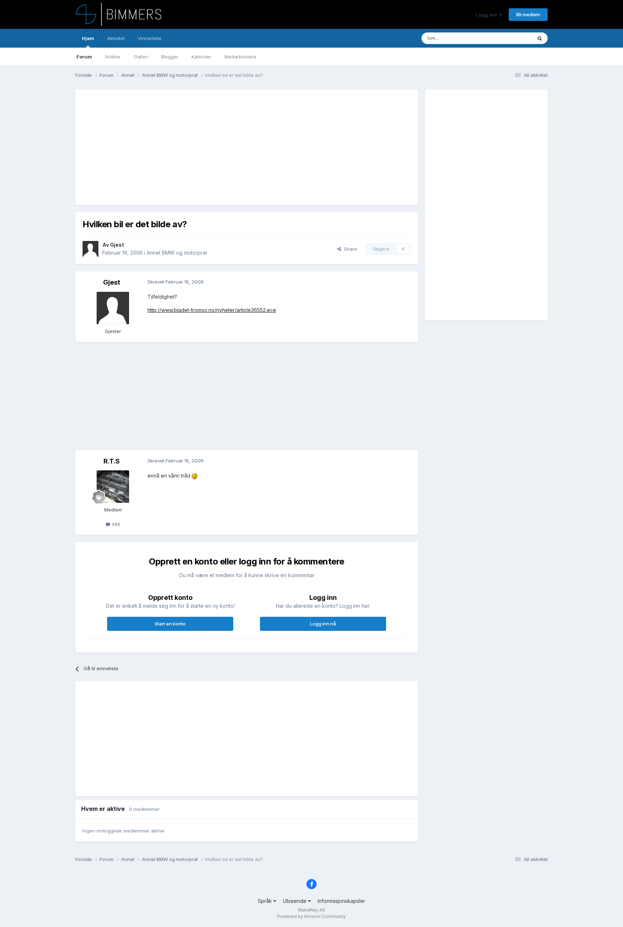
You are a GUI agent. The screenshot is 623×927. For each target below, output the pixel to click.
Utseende (295, 901)
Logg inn (487, 15)
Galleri (141, 57)
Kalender (201, 57)
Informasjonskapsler (341, 901)
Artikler (113, 57)
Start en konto (170, 624)
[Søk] (540, 38)
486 (115, 524)
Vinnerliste (150, 38)
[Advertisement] (214, 147)
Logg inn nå (323, 624)
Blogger (169, 57)
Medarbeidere (240, 57)
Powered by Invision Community (311, 916)
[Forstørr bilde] (194, 476)
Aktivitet (116, 38)
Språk (265, 901)
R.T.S (111, 461)
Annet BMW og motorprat (177, 253)
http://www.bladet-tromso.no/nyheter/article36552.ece (211, 310)
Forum (84, 57)
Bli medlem (528, 14)
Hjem (88, 38)
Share (349, 249)
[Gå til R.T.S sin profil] (113, 486)
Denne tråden (507, 38)
